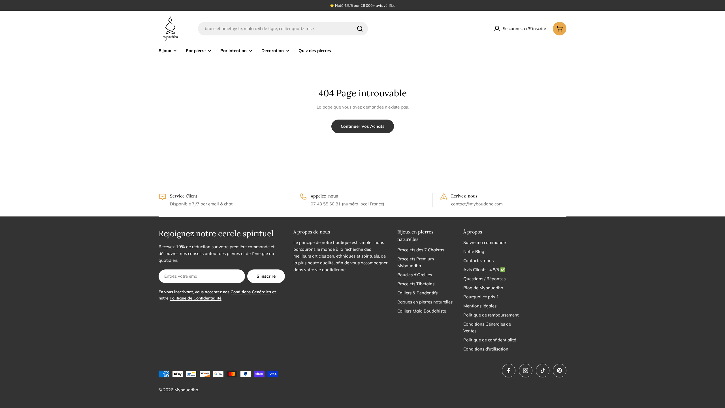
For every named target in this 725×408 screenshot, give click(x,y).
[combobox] (283, 28)
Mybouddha (186, 389)
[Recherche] (360, 28)
